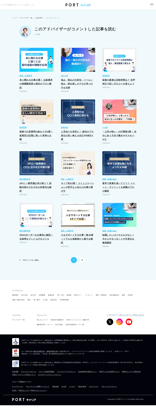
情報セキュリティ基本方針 (131, 371)
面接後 (69, 295)
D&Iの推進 (59, 324)
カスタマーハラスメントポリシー (49, 375)
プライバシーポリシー (28, 371)
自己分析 (24, 295)
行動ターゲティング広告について (24, 375)
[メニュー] (152, 4)
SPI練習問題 (64, 300)
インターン (89, 295)
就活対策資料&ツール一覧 (75, 324)
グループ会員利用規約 (46, 371)
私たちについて (42, 320)
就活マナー (78, 295)
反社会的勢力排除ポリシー (87, 371)
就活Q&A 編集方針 (57, 320)
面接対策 (51, 295)
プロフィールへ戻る (31, 260)
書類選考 (15, 295)
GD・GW (60, 295)
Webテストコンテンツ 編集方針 (78, 320)
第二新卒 (37, 300)
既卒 (29, 300)
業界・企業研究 (101, 295)
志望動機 (42, 295)
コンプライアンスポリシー (66, 371)
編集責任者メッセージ (44, 324)
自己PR (33, 295)
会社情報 (15, 371)
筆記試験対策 (114, 295)
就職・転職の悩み (18, 300)
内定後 (130, 295)
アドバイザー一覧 (18, 320)
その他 (45, 300)
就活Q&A (53, 300)
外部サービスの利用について (109, 371)
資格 (123, 295)
